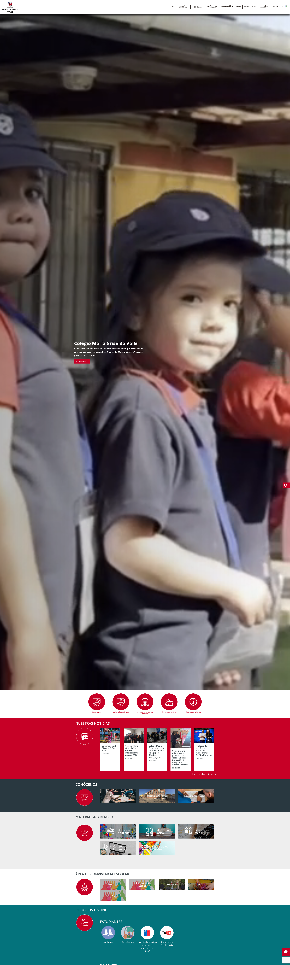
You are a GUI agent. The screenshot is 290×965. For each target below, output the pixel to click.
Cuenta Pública (227, 6)
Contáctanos (278, 6)
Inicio (172, 6)
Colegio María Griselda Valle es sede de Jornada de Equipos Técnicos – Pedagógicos (156, 752)
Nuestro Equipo (250, 6)
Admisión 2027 (82, 361)
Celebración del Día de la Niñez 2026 (109, 748)
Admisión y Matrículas (183, 7)
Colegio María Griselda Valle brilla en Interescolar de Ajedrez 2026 (132, 750)
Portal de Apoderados (264, 7)
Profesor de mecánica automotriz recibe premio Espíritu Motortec (204, 750)
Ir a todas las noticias (203, 774)
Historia (238, 6)
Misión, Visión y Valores (213, 7)
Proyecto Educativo (198, 7)
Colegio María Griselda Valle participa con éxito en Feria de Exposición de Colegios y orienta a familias (180, 758)
